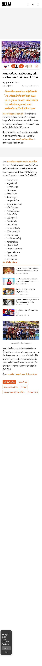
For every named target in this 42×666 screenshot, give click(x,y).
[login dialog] (38, 5)
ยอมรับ (6, 648)
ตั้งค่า (6, 652)
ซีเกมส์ (23, 387)
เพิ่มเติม (6, 644)
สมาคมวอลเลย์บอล (11, 387)
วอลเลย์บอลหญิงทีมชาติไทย (14, 392)
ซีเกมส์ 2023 (33, 392)
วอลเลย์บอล (22, 382)
